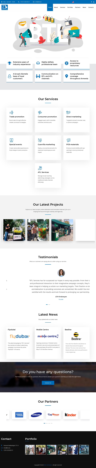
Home (50, 7)
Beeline (68, 330)
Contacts (91, 7)
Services (62, 7)
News (84, 7)
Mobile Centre (42, 330)
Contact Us (48, 383)
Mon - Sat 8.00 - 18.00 (9, 2)
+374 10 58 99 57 (25, 2)
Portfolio (70, 7)
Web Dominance (48, 465)
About (56, 7)
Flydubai (11, 330)
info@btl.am (38, 2)
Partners (77, 7)
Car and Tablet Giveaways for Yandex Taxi (12, 226)
